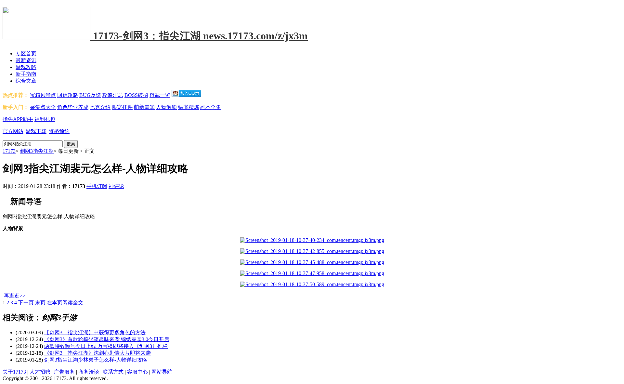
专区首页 (26, 53)
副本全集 (210, 107)
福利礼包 (44, 119)
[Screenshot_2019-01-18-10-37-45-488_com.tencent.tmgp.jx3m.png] (312, 262)
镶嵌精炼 (188, 107)
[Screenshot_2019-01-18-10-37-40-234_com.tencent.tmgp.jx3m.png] (312, 240)
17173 (9, 151)
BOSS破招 (136, 95)
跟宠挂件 (122, 107)
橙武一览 (160, 95)
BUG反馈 (90, 95)
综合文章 (26, 81)
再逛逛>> (14, 295)
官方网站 (13, 131)
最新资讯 (26, 60)
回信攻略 (67, 95)
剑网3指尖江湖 (37, 151)
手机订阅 (96, 186)
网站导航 (161, 372)
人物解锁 (166, 107)
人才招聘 (40, 372)
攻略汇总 (112, 95)
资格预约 (59, 131)
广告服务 (64, 372)
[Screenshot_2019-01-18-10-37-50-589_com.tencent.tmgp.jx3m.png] (312, 284)
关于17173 (14, 372)
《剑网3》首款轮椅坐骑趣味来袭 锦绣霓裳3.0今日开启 (106, 339)
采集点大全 (43, 107)
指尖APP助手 (18, 119)
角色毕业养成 (72, 107)
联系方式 (113, 372)
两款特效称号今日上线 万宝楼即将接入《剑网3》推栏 (106, 346)
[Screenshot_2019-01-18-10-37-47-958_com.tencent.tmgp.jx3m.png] (312, 273)
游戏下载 (36, 131)
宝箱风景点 (43, 95)
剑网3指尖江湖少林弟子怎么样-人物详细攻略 (95, 360)
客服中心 (137, 372)
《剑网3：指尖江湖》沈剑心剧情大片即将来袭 (97, 353)
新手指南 (26, 74)
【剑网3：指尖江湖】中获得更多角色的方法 (95, 332)
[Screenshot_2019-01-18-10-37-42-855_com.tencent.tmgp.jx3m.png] (312, 251)
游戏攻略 (26, 67)
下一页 (26, 302)
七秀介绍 (100, 107)
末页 (40, 302)
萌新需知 (144, 107)
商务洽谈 (88, 372)
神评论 (116, 186)
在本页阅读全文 (65, 302)
